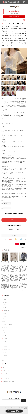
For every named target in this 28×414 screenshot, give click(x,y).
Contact (4, 375)
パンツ (3, 321)
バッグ (3, 332)
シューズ (4, 335)
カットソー (5, 302)
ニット (4, 307)
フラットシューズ (7, 349)
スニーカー (5, 344)
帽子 (3, 360)
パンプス (5, 346)
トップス (4, 299)
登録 (23, 400)
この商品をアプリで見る (14, 229)
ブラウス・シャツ (7, 304)
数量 (2, 208)
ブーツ (4, 341)
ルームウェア (5, 355)
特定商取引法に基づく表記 (8, 381)
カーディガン (6, 310)
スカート (4, 318)
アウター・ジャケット (6, 330)
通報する (23, 247)
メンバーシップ (6, 370)
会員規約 (25, 408)
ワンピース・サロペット (7, 324)
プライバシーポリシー (7, 378)
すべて (4, 239)
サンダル (5, 338)
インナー (5, 313)
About (4, 367)
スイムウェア (5, 352)
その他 (4, 316)
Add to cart (14, 220)
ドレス (3, 358)
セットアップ (5, 327)
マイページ (5, 373)
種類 (2, 203)
